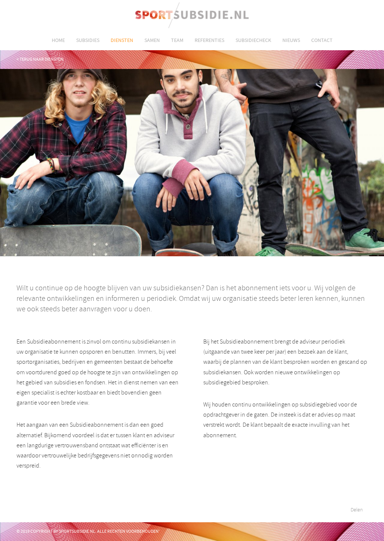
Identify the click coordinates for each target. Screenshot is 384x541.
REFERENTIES (209, 40)
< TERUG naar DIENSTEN (39, 59)
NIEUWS (291, 40)
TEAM (177, 40)
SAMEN (152, 40)
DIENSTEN (122, 40)
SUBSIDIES (87, 40)
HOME (58, 40)
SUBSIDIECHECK (253, 40)
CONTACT (322, 40)
